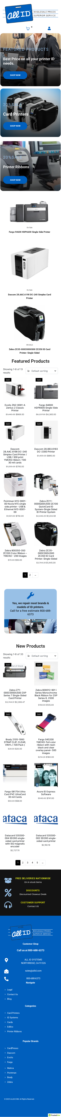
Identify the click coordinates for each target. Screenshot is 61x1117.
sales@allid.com (33, 971)
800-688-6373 (33, 978)
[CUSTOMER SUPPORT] (8, 905)
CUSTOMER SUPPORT (33, 902)
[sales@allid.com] (6, 971)
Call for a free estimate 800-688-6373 (30, 612)
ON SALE (29, 345)
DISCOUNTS (33, 890)
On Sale (29, 228)
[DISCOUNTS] (8, 893)
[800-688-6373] (6, 979)
